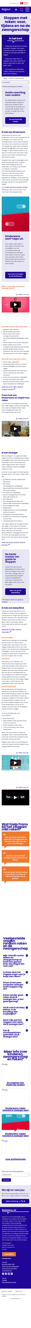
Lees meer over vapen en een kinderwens (15, 275)
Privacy (4, 1278)
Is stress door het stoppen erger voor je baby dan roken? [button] (14, 974)
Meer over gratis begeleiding (15, 592)
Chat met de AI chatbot (9, 1268)
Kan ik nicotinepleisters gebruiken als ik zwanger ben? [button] (12, 1033)
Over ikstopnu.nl (7, 1271)
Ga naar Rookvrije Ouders (15, 120)
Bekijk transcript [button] (23, 294)
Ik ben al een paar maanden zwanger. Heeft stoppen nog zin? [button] (13, 986)
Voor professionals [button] (15, 1159)
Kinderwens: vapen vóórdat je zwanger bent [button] (15, 1135)
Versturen (6, 1180)
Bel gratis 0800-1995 (8, 1264)
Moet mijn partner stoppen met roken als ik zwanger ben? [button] (13, 1022)
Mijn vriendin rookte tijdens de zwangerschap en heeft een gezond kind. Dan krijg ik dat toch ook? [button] (13, 960)
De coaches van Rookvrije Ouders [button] (15, 1084)
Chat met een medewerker (10, 1266)
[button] (21, 9)
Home (5, 78)
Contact (4, 1262)
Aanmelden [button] (9, 1254)
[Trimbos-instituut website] (7, 1291)
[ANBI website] (19, 1291)
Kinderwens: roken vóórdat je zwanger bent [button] (15, 1109)
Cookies (4, 1280)
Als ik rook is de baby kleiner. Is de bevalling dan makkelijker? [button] (14, 1011)
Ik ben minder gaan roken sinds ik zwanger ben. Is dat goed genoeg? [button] (13, 998)
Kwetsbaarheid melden (9, 1282)
